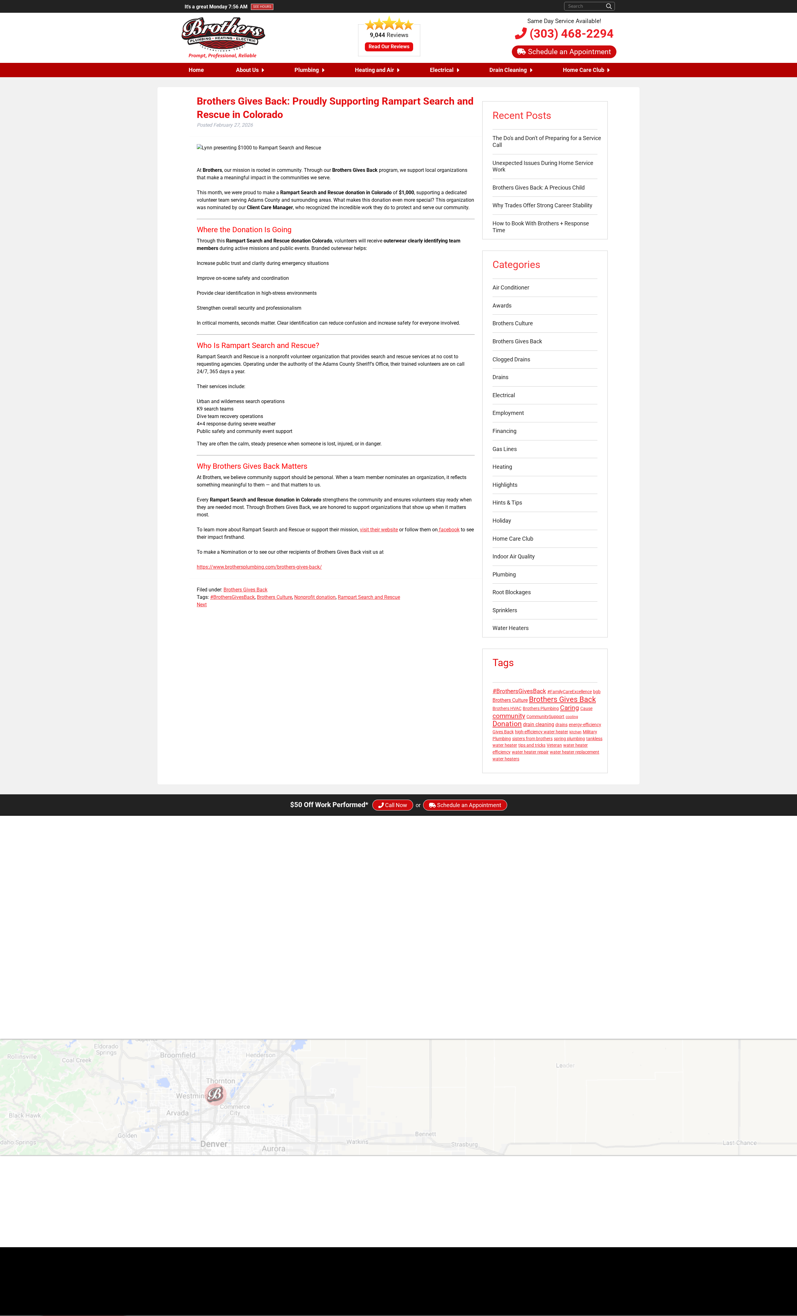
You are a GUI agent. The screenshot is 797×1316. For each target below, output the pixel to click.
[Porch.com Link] (518, 1236)
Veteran (554, 745)
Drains (500, 377)
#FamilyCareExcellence (569, 691)
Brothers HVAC (507, 708)
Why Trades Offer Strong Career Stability (542, 205)
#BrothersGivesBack (232, 597)
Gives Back (503, 731)
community (509, 716)
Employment (508, 413)
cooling (572, 717)
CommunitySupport (545, 716)
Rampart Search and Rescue (369, 597)
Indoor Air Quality (514, 556)
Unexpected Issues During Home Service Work (543, 166)
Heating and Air (374, 70)
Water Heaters (511, 628)
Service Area (602, 1207)
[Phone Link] (329, 1214)
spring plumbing (569, 738)
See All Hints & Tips (398, 1006)
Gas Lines (505, 449)
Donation (507, 724)
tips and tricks (531, 745)
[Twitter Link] (493, 1195)
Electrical (442, 70)
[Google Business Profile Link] (329, 1198)
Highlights (505, 485)
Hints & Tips (507, 502)
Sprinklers (505, 610)
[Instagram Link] (503, 1195)
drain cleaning (538, 724)
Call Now (395, 805)
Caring (569, 708)
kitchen (575, 732)
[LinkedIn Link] (524, 1195)
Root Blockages (512, 592)
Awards (502, 305)
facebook (449, 530)
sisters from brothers (532, 738)
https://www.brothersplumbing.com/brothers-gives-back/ (259, 567)
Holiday (502, 520)
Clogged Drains (511, 359)
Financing (504, 431)
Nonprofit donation (315, 597)
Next (202, 605)
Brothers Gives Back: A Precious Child (539, 187)
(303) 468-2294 (570, 33)
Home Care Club (583, 70)
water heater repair (530, 752)
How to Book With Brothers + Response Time (541, 226)
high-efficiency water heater (541, 731)
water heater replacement (574, 752)
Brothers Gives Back (245, 590)
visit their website (379, 530)
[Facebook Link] (482, 1195)
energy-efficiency (585, 724)
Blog (611, 1192)
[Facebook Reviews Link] (488, 1236)
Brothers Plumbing (541, 708)
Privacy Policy (600, 1214)
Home (196, 70)
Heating (502, 466)
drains (561, 724)
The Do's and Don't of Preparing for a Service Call (547, 141)
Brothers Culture (274, 597)
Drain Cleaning (508, 70)
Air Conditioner (511, 287)
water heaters (506, 758)
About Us (247, 70)
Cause (586, 708)
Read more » (368, 974)
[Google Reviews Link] (507, 1236)
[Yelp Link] (498, 1236)
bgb (597, 691)
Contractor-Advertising (599, 1272)
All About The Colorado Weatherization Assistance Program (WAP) (430, 944)
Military (590, 731)
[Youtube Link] (514, 1195)
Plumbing (307, 70)
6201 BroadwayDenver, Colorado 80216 (364, 1198)
